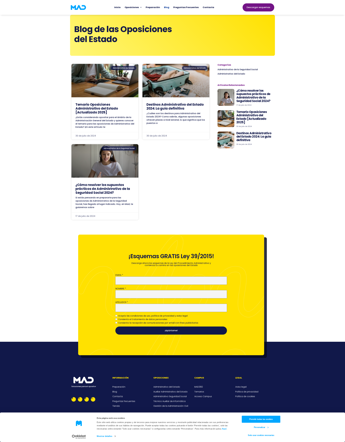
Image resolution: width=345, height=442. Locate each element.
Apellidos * (121, 302)
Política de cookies (245, 396)
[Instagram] (80, 399)
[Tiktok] (86, 399)
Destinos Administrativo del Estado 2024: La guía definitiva (175, 106)
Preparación (153, 7)
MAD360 (198, 387)
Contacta (208, 7)
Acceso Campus (203, 396)
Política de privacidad (246, 392)
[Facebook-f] (73, 399)
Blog (166, 7)
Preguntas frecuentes (186, 7)
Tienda (116, 406)
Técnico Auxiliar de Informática (169, 401)
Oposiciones (132, 7)
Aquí (224, 429)
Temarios (199, 392)
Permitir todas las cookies (261, 419)
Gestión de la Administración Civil (170, 406)
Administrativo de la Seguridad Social (238, 69)
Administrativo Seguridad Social (170, 396)
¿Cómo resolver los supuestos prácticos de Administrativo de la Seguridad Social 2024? (102, 189)
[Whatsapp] (93, 399)
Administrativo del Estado (231, 73)
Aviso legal (240, 387)
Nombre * (120, 289)
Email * (119, 275)
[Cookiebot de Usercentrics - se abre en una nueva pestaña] (79, 437)
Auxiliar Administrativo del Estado (170, 392)
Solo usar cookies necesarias (261, 435)
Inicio (117, 7)
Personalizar (259, 427)
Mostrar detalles (104, 436)
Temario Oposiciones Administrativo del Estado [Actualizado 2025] (96, 108)
